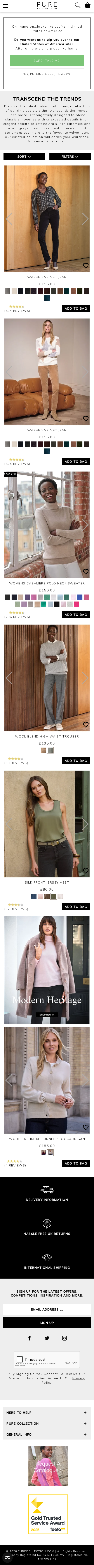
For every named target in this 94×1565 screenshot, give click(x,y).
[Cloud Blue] (50, 604)
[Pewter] (7, 291)
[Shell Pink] (63, 604)
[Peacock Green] (66, 597)
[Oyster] (40, 896)
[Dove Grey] (30, 604)
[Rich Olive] (79, 291)
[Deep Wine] (40, 291)
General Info (19, 1434)
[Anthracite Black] (7, 597)
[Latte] (50, 1152)
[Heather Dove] (40, 597)
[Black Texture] (50, 750)
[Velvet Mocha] (60, 291)
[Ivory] (60, 896)
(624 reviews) (17, 311)
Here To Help (19, 1413)
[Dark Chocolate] (86, 291)
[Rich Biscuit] (73, 291)
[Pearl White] (53, 597)
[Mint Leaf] (47, 597)
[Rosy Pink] (34, 597)
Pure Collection (23, 1424)
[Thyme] (17, 604)
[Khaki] (53, 291)
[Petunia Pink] (76, 604)
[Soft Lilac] (24, 604)
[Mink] (37, 604)
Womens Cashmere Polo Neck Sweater (47, 583)
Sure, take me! (47, 61)
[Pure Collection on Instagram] (64, 1338)
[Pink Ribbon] (86, 597)
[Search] (77, 6)
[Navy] (20, 291)
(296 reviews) (17, 617)
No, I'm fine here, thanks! (47, 74)
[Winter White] (14, 291)
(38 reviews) (16, 763)
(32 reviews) (16, 909)
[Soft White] (70, 604)
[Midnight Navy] (14, 597)
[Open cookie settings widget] (7, 1557)
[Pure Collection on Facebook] (29, 1338)
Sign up (47, 1323)
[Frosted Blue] (60, 597)
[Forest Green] (66, 291)
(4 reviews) (15, 1165)
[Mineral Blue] (79, 597)
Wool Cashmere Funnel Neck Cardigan (47, 1139)
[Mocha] (47, 896)
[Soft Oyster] (73, 597)
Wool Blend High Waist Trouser (47, 736)
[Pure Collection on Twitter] (47, 1338)
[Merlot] (34, 291)
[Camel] (20, 597)
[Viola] (27, 597)
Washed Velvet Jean (47, 277)
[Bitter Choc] (47, 291)
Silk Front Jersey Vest (47, 882)
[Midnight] (47, 298)
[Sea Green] (43, 604)
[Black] (27, 291)
